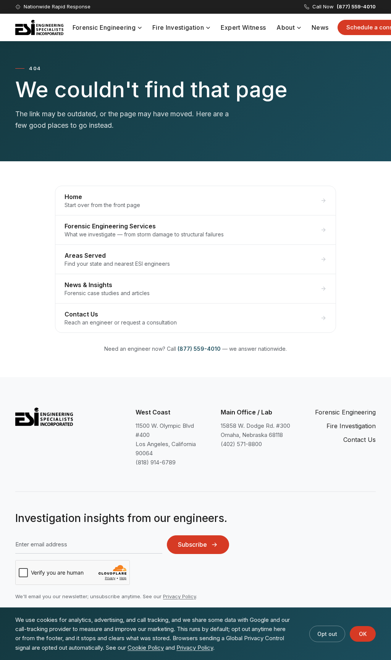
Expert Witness (243, 27)
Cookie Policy (146, 647)
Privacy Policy (179, 596)
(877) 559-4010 (199, 348)
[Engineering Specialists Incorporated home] (39, 27)
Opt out (327, 634)
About (285, 27)
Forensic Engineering (104, 27)
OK (363, 634)
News (320, 27)
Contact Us (359, 439)
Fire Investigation (178, 27)
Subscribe (192, 544)
